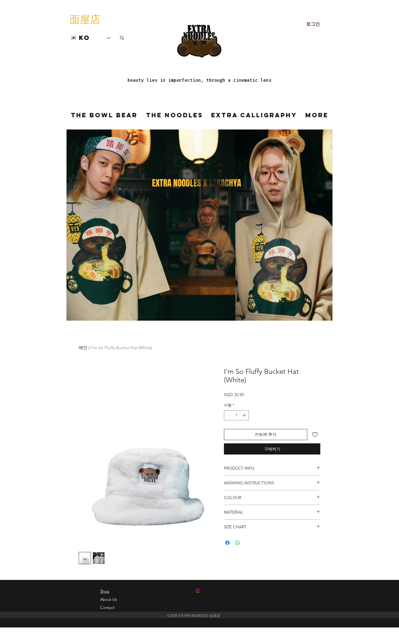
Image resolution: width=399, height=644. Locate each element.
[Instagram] (198, 590)
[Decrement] (228, 415)
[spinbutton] (236, 415)
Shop (104, 591)
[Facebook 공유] (227, 542)
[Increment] (244, 415)
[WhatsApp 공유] (238, 542)
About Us (108, 599)
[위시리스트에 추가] (315, 434)
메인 (83, 347)
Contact (107, 607)
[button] (325, 315)
